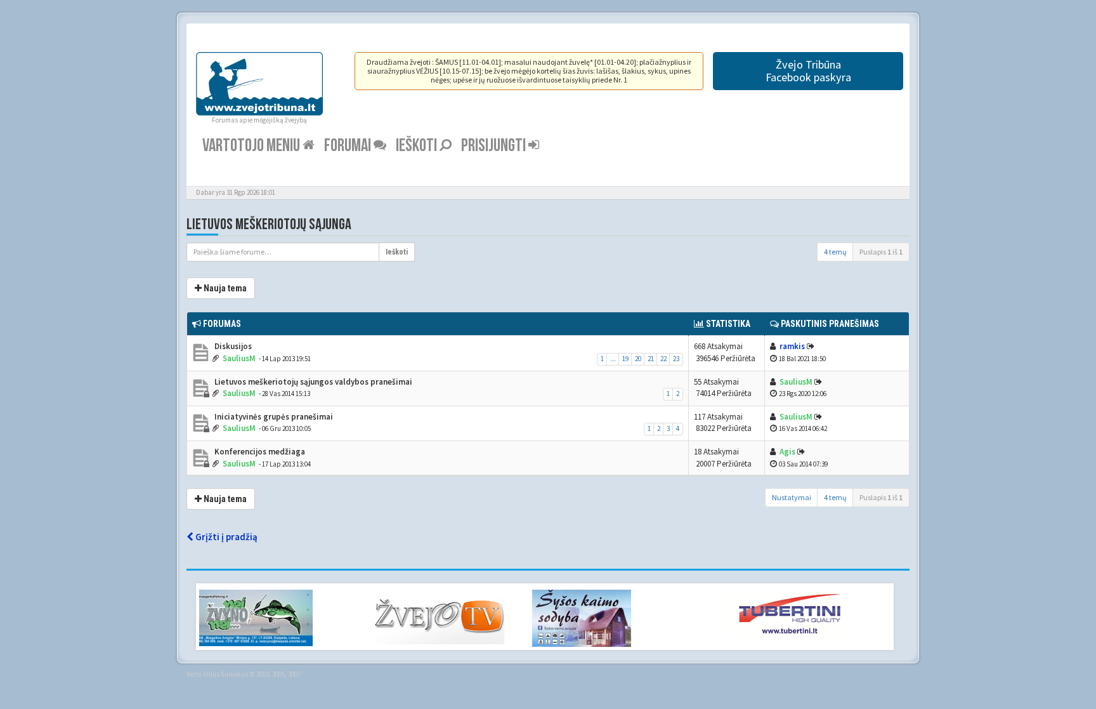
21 (651, 358)
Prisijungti (494, 145)
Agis (787, 451)
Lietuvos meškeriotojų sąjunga (268, 224)
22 (663, 358)
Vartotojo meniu (252, 145)
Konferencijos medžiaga (258, 451)
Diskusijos (232, 346)
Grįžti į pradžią (225, 537)
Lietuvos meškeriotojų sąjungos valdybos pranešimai (312, 381)
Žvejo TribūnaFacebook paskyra (808, 70)
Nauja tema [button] (224, 288)
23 (676, 358)
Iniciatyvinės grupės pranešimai (272, 416)
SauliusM (239, 358)
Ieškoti (418, 145)
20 (638, 358)
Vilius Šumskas (225, 674)
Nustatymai (791, 497)
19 (625, 358)
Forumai (349, 145)
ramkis (792, 346)
